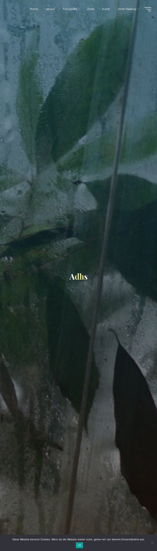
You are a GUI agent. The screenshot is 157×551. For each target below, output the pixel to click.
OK (79, 545)
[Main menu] (147, 9)
